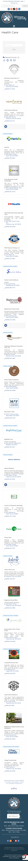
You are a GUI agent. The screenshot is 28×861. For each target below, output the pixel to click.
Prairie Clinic (8, 537)
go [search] (14, 49)
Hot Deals (8, 782)
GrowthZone (14, 850)
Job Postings (15, 782)
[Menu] (14, 26)
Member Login (19, 1)
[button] (4, 57)
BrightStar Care (8, 439)
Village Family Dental (10, 760)
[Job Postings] (5, 127)
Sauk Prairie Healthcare (11, 110)
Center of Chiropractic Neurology (13, 505)
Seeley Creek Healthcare (11, 280)
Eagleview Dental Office (11, 600)
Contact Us (14, 3)
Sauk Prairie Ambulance (11, 694)
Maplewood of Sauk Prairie (11, 309)
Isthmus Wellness (9, 468)
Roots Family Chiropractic (11, 379)
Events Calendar (8, 1)
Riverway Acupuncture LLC (11, 78)
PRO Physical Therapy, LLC (12, 248)
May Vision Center (9, 411)
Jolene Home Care (9, 569)
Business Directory (9, 780)
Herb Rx (6, 147)
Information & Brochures (15, 783)
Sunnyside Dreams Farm (11, 662)
